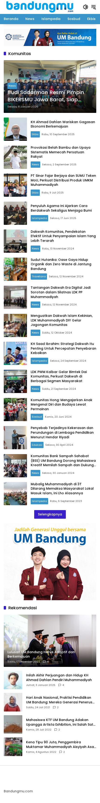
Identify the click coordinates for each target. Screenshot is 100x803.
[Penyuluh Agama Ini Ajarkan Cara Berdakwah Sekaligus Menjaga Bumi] (15, 213)
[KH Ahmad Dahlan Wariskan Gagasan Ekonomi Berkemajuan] (15, 129)
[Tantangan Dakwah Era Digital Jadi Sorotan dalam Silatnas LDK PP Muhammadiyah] (15, 297)
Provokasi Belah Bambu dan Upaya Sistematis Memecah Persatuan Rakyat (60, 152)
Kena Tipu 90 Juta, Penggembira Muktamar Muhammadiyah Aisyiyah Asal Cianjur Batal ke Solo (60, 744)
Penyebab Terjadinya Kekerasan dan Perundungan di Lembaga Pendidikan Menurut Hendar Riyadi (62, 432)
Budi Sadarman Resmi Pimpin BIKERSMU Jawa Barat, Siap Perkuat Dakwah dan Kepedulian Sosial (45, 96)
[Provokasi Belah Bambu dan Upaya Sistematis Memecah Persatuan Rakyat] (15, 157)
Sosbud (37, 417)
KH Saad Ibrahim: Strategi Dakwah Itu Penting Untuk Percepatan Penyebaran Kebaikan (63, 348)
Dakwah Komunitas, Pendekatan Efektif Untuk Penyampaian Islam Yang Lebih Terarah (63, 236)
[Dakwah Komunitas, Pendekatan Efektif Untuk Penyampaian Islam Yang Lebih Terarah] (15, 241)
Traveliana (39, 276)
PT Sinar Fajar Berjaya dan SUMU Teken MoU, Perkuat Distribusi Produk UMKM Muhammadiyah (63, 180)
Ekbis (35, 134)
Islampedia (39, 218)
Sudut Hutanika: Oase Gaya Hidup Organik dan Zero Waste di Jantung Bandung (61, 264)
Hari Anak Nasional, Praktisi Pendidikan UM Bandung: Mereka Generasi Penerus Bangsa (59, 700)
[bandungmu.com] (41, 6)
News (12, 86)
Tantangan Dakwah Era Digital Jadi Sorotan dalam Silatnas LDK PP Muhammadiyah (60, 292)
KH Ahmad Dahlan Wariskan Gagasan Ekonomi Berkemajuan (63, 124)
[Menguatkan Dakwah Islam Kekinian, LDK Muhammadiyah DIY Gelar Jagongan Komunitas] (15, 325)
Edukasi (37, 445)
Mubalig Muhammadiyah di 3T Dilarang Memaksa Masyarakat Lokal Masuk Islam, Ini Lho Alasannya (62, 488)
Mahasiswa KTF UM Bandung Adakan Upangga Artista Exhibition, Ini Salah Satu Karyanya (60, 722)
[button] (85, 7)
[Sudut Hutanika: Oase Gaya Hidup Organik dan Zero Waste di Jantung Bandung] (15, 269)
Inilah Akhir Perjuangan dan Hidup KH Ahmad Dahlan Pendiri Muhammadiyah (59, 677)
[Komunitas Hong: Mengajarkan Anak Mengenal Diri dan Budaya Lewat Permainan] (15, 409)
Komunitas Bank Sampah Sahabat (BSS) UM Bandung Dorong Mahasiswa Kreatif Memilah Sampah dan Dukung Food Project (63, 463)
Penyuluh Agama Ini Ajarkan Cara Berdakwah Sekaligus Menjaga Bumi (61, 208)
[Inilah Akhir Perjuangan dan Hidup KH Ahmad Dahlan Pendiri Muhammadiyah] (13, 680)
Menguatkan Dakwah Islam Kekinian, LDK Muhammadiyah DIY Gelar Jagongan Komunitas (62, 320)
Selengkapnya (50, 514)
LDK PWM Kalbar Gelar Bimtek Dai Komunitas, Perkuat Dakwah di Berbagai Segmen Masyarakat (59, 376)
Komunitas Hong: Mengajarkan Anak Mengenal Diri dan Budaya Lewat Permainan (61, 404)
